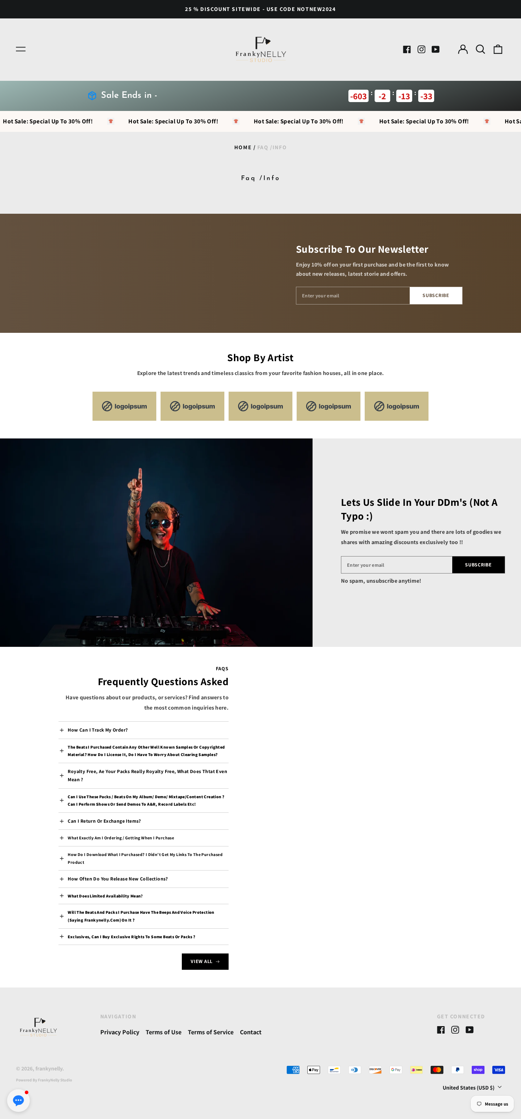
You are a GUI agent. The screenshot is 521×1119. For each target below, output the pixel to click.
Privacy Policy (119, 1032)
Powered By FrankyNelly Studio (44, 1079)
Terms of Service (211, 1032)
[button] (480, 49)
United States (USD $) (469, 1087)
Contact (251, 1032)
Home (243, 147)
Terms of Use (163, 1032)
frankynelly (48, 1068)
